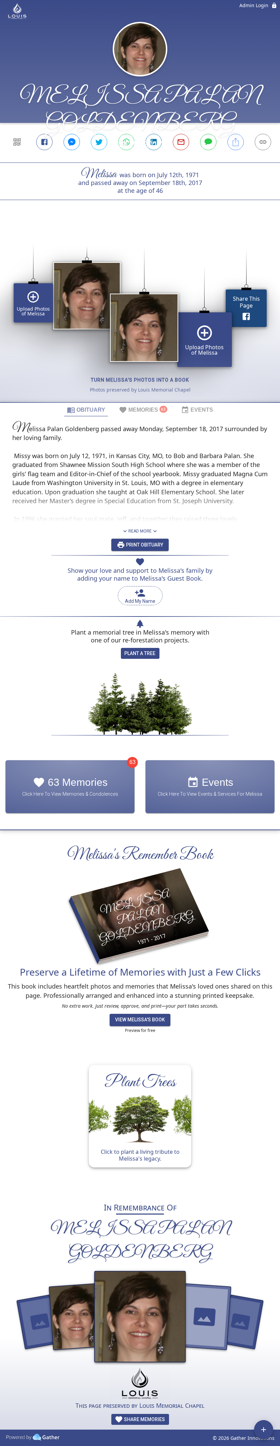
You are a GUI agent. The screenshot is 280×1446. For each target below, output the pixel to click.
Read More (140, 531)
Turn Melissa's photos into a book (140, 380)
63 (132, 762)
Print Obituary (144, 545)
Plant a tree (139, 653)
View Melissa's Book (140, 1019)
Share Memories (144, 1419)
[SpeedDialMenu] (263, 1429)
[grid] (140, 312)
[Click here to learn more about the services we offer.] (140, 1384)
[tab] (86, 409)
